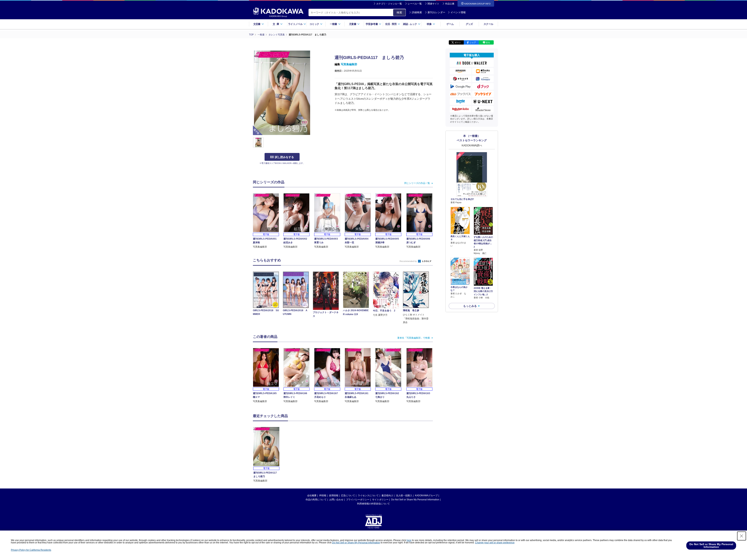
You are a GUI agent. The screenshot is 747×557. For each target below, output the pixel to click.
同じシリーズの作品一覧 (417, 183)
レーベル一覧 (415, 3)
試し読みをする (284, 157)
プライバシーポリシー (357, 499)
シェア (473, 42)
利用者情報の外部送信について (373, 503)
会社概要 (312, 495)
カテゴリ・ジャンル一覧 (389, 3)
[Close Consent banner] (741, 536)
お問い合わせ (336, 499)
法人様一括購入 (404, 495)
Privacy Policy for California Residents (31, 550)
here (409, 540)
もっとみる (470, 305)
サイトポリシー (380, 499)
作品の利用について (316, 499)
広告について (348, 495)
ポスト (458, 42)
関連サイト (433, 3)
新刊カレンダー (436, 12)
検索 (399, 12)
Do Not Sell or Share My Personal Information (415, 499)
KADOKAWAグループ (426, 495)
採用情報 (333, 495)
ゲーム (450, 24)
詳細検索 (417, 12)
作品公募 (449, 3)
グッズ (469, 24)
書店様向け (387, 495)
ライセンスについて (368, 495)
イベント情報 (458, 12)
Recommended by (408, 261)
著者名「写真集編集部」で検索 (413, 337)
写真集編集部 (349, 64)
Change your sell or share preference (495, 542)
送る (488, 42)
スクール (488, 24)
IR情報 (322, 495)
